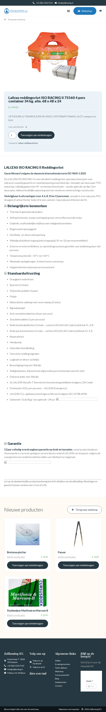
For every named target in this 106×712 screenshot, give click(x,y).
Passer (62, 552)
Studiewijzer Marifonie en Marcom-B (27, 610)
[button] (68, 11)
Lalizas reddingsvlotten (28, 143)
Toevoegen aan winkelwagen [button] (27, 565)
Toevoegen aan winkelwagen (36, 135)
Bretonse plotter (16, 552)
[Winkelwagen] (100, 10)
